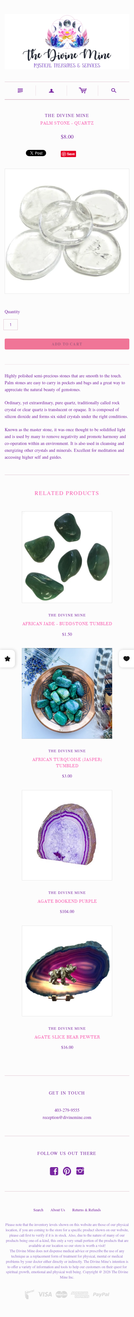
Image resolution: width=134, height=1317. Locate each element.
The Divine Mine (67, 614)
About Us (57, 1209)
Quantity (12, 311)
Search (38, 1209)
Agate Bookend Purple (67, 901)
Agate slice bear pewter (67, 1037)
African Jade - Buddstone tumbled (67, 623)
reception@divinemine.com (67, 1117)
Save (71, 153)
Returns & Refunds (86, 1209)
